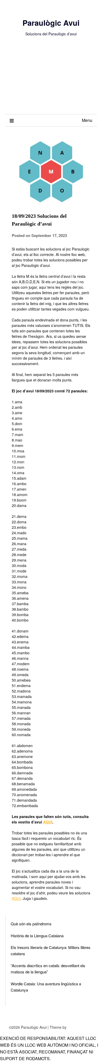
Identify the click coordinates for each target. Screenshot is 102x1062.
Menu (87, 120)
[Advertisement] (51, 80)
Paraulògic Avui (51, 22)
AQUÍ (47, 821)
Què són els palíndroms (31, 923)
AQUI (16, 898)
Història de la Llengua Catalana (37, 935)
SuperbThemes (80, 1027)
